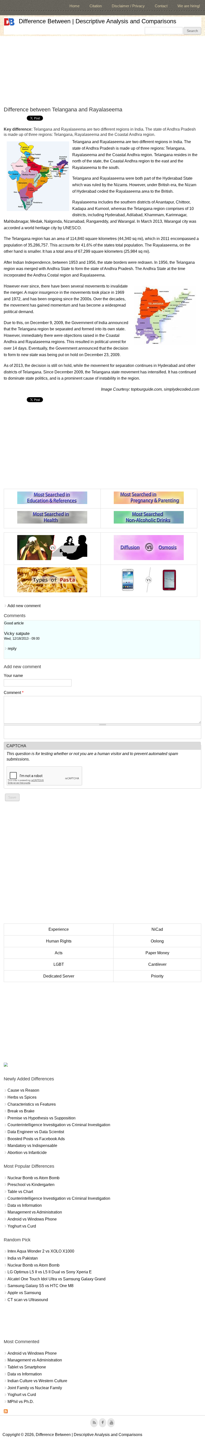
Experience (58, 929)
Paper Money (157, 953)
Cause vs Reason (23, 1090)
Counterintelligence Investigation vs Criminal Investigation (59, 1125)
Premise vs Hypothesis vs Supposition (42, 1118)
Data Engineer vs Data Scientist (36, 1132)
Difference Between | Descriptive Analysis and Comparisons (97, 21)
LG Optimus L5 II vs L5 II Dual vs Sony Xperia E (50, 1272)
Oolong (157, 941)
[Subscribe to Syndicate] (6, 1412)
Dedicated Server (58, 976)
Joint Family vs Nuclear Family (35, 1388)
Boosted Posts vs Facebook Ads (36, 1139)
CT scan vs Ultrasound (28, 1300)
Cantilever (157, 964)
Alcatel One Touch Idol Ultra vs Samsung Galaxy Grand (57, 1279)
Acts (58, 953)
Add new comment (24, 606)
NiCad (157, 929)
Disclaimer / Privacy (128, 6)
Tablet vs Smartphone (27, 1367)
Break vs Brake (21, 1111)
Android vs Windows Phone (32, 1219)
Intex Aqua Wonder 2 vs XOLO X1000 (41, 1251)
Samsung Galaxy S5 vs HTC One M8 (41, 1286)
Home (75, 6)
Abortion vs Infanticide (27, 1152)
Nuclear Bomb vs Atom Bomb (34, 1178)
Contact (161, 6)
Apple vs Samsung (24, 1293)
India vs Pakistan (23, 1258)
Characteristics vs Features (32, 1104)
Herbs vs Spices (22, 1097)
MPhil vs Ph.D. (21, 1401)
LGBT (59, 964)
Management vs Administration (35, 1212)
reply (12, 648)
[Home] (9, 22)
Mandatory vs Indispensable (32, 1145)
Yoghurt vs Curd (22, 1226)
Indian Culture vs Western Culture (37, 1381)
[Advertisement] (102, 71)
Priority (157, 976)
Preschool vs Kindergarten (31, 1184)
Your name (13, 675)
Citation (96, 6)
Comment (14, 692)
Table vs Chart (20, 1191)
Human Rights (59, 941)
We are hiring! (189, 6)
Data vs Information (25, 1205)
